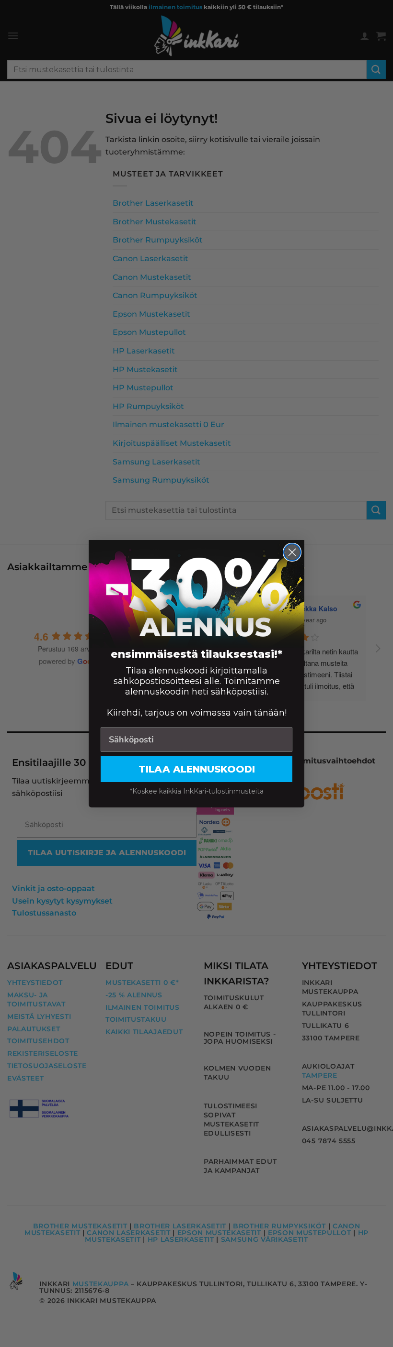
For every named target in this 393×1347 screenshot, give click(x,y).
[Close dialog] (292, 552)
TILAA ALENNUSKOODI (197, 769)
